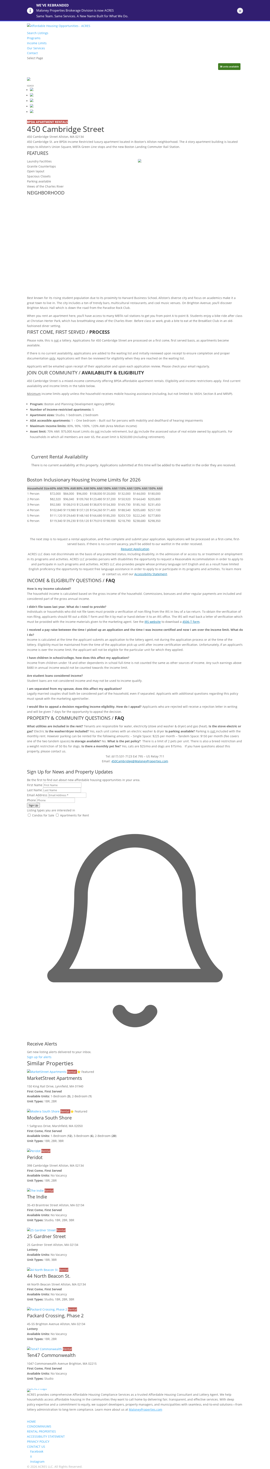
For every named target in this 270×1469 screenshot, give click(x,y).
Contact (32, 53)
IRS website (152, 622)
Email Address (37, 795)
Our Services (36, 48)
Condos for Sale (42, 815)
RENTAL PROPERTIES (41, 1431)
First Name (34, 785)
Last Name (34, 790)
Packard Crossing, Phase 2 (55, 1315)
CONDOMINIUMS (39, 1426)
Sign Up (33, 805)
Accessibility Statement (150, 574)
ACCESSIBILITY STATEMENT (46, 1436)
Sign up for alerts (39, 1057)
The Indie (37, 1196)
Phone (31, 800)
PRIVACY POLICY (38, 1442)
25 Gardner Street (46, 1236)
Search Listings (37, 33)
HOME (31, 1421)
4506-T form (191, 622)
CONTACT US (36, 1447)
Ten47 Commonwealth (51, 1355)
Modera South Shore (49, 1117)
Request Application (135, 549)
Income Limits (37, 43)
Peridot (35, 1157)
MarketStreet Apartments (54, 1078)
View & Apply (36, 1106)
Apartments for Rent (74, 815)
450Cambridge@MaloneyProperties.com (139, 761)
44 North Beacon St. (48, 1276)
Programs (33, 38)
